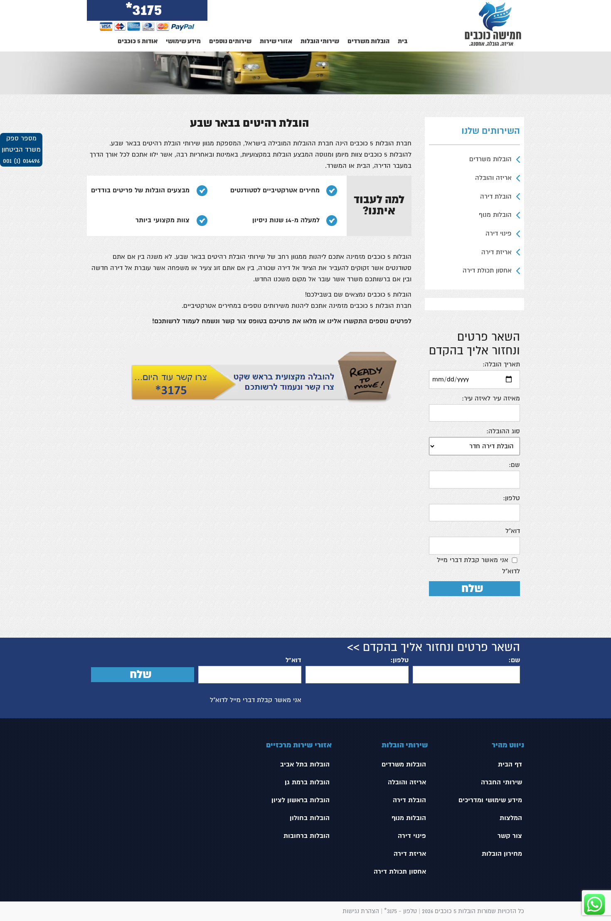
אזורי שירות (276, 41)
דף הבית (510, 764)
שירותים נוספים (230, 41)
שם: (514, 465)
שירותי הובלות (320, 41)
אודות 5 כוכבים (138, 41)
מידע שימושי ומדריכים (490, 800)
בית (402, 41)
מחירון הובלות (502, 854)
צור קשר (510, 836)
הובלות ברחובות (306, 836)
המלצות (511, 818)
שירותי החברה (501, 782)
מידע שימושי (183, 41)
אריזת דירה (496, 252)
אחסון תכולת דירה (487, 270)
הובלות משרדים (368, 41)
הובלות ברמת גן (307, 782)
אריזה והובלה (493, 178)
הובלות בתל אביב (305, 764)
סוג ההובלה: (503, 431)
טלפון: (511, 498)
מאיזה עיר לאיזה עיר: (491, 398)
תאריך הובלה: (501, 364)
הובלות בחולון (310, 818)
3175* (144, 10)
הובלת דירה (496, 196)
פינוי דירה (498, 233)
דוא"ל (512, 531)
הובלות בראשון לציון (300, 800)
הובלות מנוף (495, 215)
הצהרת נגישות (360, 911)
